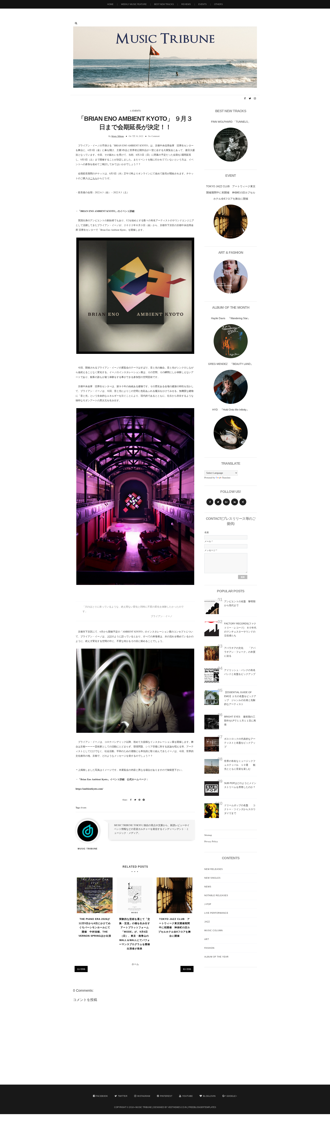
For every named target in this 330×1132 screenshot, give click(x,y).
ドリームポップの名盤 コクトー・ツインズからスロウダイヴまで (239, 809)
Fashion (209, 948)
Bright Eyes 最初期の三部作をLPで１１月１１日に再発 (240, 720)
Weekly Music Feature (134, 4)
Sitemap (208, 835)
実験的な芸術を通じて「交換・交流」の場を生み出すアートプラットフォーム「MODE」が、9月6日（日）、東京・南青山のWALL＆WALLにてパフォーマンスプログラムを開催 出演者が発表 (135, 934)
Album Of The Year (216, 957)
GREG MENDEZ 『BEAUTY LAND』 (230, 363)
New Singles (212, 878)
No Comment (154, 136)
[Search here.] (76, 23)
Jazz (207, 922)
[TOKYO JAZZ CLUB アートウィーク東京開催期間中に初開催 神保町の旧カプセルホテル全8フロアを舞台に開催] (174, 895)
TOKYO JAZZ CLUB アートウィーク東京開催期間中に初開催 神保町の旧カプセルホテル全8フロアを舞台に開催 (174, 927)
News (207, 887)
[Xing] (242, 501)
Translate (226, 477)
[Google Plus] (226, 501)
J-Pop (207, 904)
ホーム (135, 964)
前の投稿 (187, 969)
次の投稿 (81, 969)
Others (218, 4)
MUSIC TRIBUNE (143, 1107)
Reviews (186, 4)
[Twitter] (218, 501)
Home (110, 4)
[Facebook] (209, 501)
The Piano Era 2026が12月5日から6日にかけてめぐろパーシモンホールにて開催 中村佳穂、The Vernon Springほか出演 (95, 927)
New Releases (213, 869)
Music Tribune (117, 136)
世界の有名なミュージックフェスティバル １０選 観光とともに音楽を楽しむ (239, 765)
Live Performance (216, 913)
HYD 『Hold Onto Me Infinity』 (230, 409)
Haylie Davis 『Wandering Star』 (230, 318)
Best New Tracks (164, 4)
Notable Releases (216, 895)
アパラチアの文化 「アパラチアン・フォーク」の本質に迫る (239, 652)
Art (206, 939)
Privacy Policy (211, 841)
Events (202, 4)
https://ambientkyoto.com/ (89, 789)
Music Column (213, 930)
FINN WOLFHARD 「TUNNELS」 (230, 121)
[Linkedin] (234, 501)
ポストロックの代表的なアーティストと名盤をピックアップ (239, 742)
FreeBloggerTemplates (202, 1107)
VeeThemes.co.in (177, 1107)
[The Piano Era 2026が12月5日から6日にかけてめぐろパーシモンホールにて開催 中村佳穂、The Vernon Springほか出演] (95, 895)
